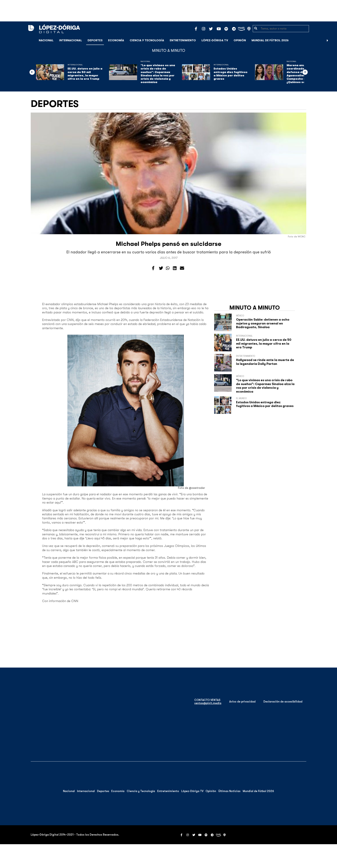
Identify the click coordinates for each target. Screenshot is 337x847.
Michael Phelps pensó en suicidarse (168, 243)
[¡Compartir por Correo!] (182, 268)
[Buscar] (332, 40)
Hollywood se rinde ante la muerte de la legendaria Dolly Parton (265, 362)
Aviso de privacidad (242, 701)
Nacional (46, 40)
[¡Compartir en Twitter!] (161, 268)
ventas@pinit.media (207, 703)
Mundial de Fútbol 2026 (270, 40)
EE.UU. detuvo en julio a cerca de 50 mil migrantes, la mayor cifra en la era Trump (85, 73)
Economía (116, 40)
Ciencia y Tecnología (147, 40)
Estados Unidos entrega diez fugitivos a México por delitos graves (230, 73)
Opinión (240, 40)
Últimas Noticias (229, 791)
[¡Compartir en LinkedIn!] (175, 268)
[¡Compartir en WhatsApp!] (168, 268)
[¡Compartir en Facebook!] (153, 268)
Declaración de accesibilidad (282, 701)
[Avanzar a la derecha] (327, 40)
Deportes (95, 40)
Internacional (70, 40)
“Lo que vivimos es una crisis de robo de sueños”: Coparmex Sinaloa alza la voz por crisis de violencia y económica (158, 74)
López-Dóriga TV (214, 40)
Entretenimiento (183, 40)
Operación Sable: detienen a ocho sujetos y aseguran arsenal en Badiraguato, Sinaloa (262, 323)
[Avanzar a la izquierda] (32, 72)
